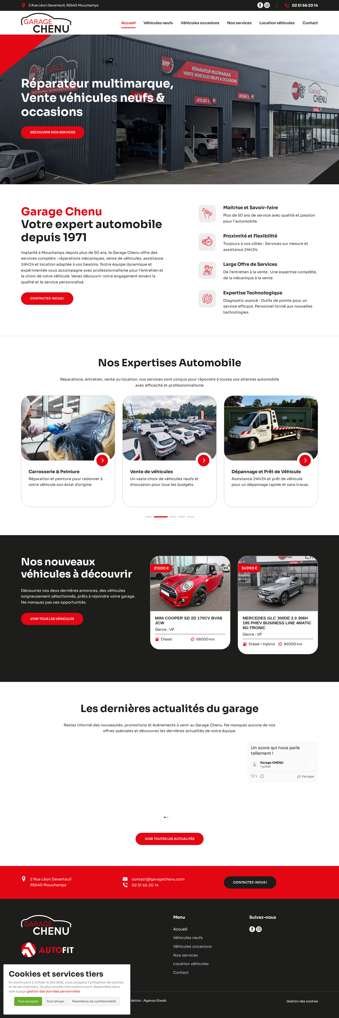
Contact (181, 972)
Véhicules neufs (188, 937)
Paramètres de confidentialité (94, 1001)
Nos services (185, 955)
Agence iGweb (154, 1001)
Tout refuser (55, 1001)
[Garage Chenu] (46, 23)
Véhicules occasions (192, 946)
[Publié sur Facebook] (236, 764)
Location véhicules (191, 963)
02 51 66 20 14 (145, 885)
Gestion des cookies (302, 1001)
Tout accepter (28, 1001)
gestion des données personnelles (53, 991)
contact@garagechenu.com (158, 879)
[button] (148, 516)
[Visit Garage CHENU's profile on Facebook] (180, 764)
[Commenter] (185, 776)
